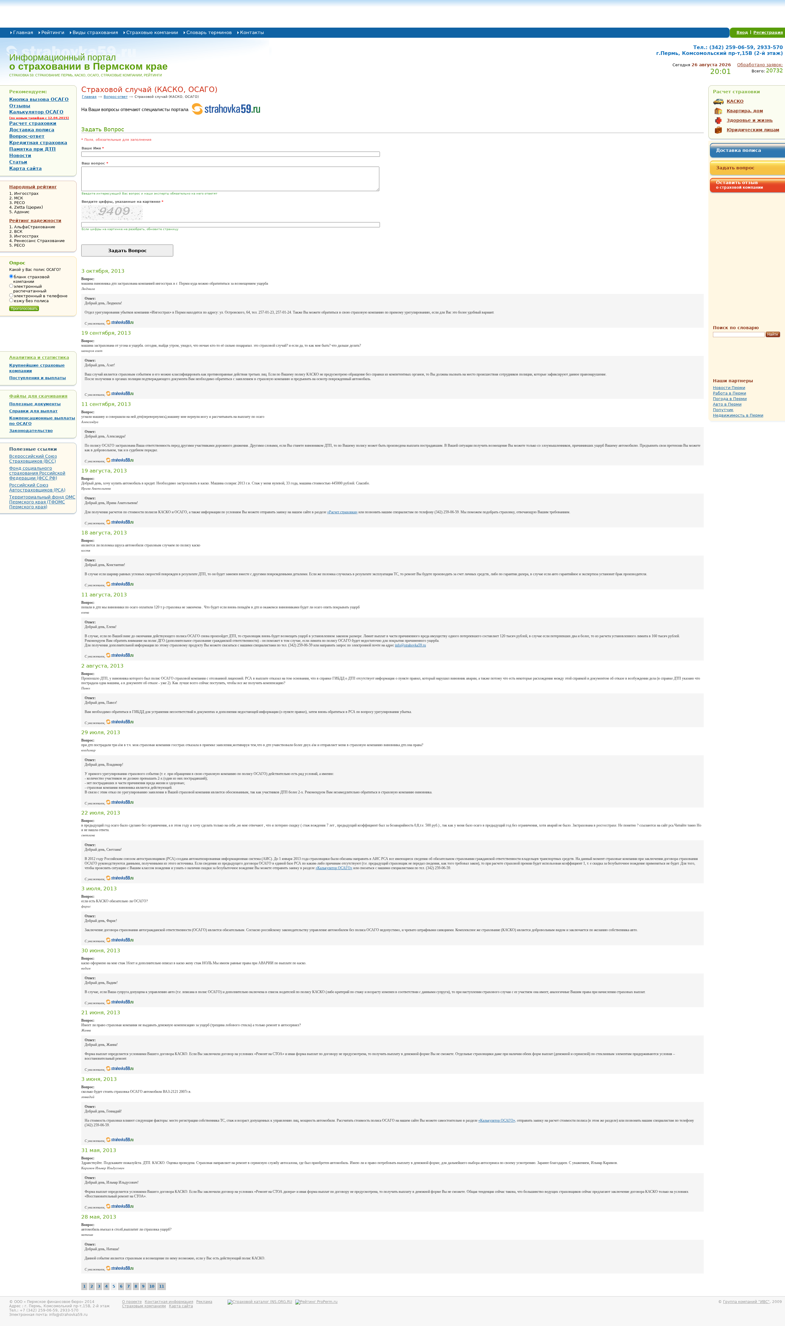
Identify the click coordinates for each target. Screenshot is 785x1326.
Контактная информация (169, 1302)
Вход (742, 32)
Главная (23, 32)
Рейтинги (52, 32)
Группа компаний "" (746, 1302)
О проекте (132, 1302)
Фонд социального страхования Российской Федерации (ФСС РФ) (37, 473)
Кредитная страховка (38, 142)
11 (161, 1286)
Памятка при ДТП (32, 149)
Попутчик (723, 409)
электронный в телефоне (40, 296)
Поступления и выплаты (37, 378)
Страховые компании (152, 32)
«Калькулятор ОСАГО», (497, 1120)
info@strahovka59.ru (410, 645)
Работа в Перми (729, 393)
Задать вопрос (735, 168)
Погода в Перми (730, 398)
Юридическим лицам (753, 129)
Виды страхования (95, 32)
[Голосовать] (24, 307)
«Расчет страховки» (342, 512)
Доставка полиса (738, 150)
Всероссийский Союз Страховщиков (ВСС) (33, 459)
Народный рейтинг (33, 186)
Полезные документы (35, 404)
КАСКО (735, 101)
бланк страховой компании (31, 279)
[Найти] (773, 334)
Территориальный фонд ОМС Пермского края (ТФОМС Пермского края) (42, 502)
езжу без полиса (31, 301)
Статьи (18, 162)
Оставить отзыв (739, 185)
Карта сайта (25, 168)
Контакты (252, 32)
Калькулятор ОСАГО (39, 114)
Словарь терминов (209, 32)
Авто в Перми (727, 404)
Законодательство (31, 430)
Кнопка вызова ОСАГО (39, 99)
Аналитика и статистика (39, 357)
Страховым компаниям (144, 1306)
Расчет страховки (32, 123)
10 (151, 1286)
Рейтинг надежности (35, 220)
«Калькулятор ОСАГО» (334, 868)
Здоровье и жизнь (750, 120)
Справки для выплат (33, 411)
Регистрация (768, 32)
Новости (20, 155)
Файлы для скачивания (38, 396)
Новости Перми (729, 387)
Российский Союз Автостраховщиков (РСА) (37, 487)
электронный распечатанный (29, 288)
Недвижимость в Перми (738, 415)
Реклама (204, 1302)
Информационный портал (88, 61)
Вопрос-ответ (116, 97)
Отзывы (19, 106)
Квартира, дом (745, 110)
